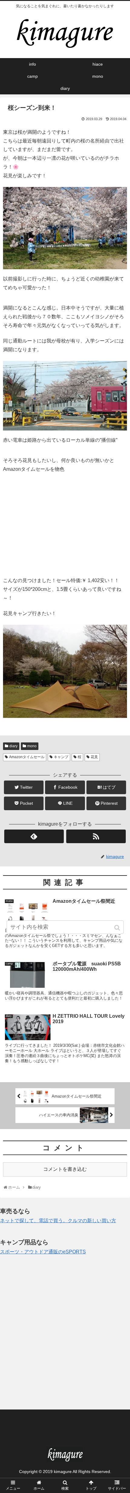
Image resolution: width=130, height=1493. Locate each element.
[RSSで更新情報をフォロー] (96, 836)
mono (32, 746)
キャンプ (61, 757)
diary (13, 746)
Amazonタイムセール (26, 757)
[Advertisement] (65, 1333)
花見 (94, 757)
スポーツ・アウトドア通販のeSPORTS (43, 1251)
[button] (118, 927)
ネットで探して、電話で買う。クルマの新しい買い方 (58, 1220)
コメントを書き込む (65, 1169)
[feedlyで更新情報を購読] (34, 836)
